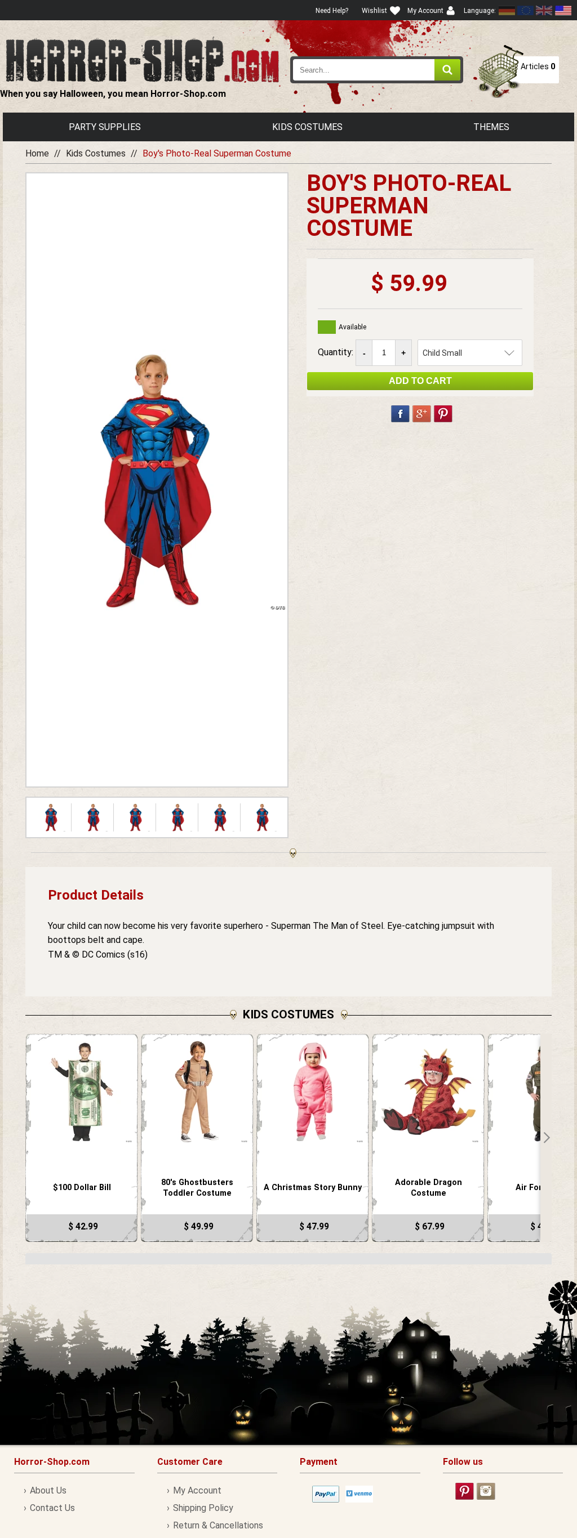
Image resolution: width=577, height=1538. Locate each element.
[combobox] (376, 70)
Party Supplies (105, 127)
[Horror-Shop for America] (562, 10)
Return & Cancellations (218, 1525)
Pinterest (443, 413)
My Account (197, 1490)
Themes (491, 127)
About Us (48, 1490)
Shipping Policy (203, 1508)
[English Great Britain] (544, 10)
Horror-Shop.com (142, 60)
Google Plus (421, 413)
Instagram (486, 1491)
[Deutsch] (507, 10)
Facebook (400, 413)
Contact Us (52, 1508)
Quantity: (337, 352)
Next (546, 1138)
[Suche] (447, 70)
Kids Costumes (307, 127)
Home (37, 153)
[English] (525, 10)
